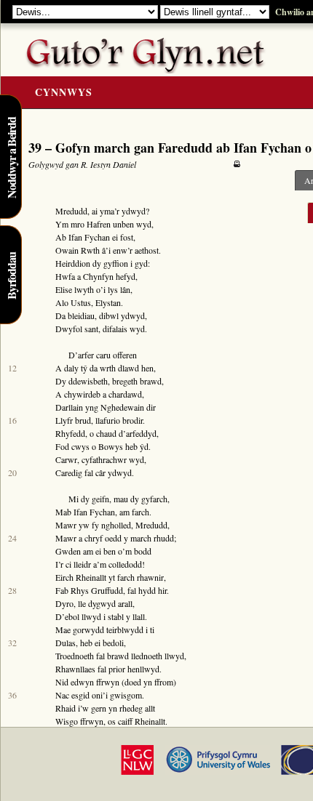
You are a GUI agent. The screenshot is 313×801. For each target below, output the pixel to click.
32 (12, 642)
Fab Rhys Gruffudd (89, 590)
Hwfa (65, 276)
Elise (63, 289)
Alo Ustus (73, 302)
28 (12, 590)
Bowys (110, 446)
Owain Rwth (77, 250)
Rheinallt (91, 577)
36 (12, 695)
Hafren (99, 224)
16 (12, 420)
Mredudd (71, 211)
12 (12, 368)
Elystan (108, 302)
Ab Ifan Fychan (82, 237)
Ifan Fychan (94, 512)
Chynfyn (98, 276)
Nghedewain (122, 407)
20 (12, 472)
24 (12, 538)
